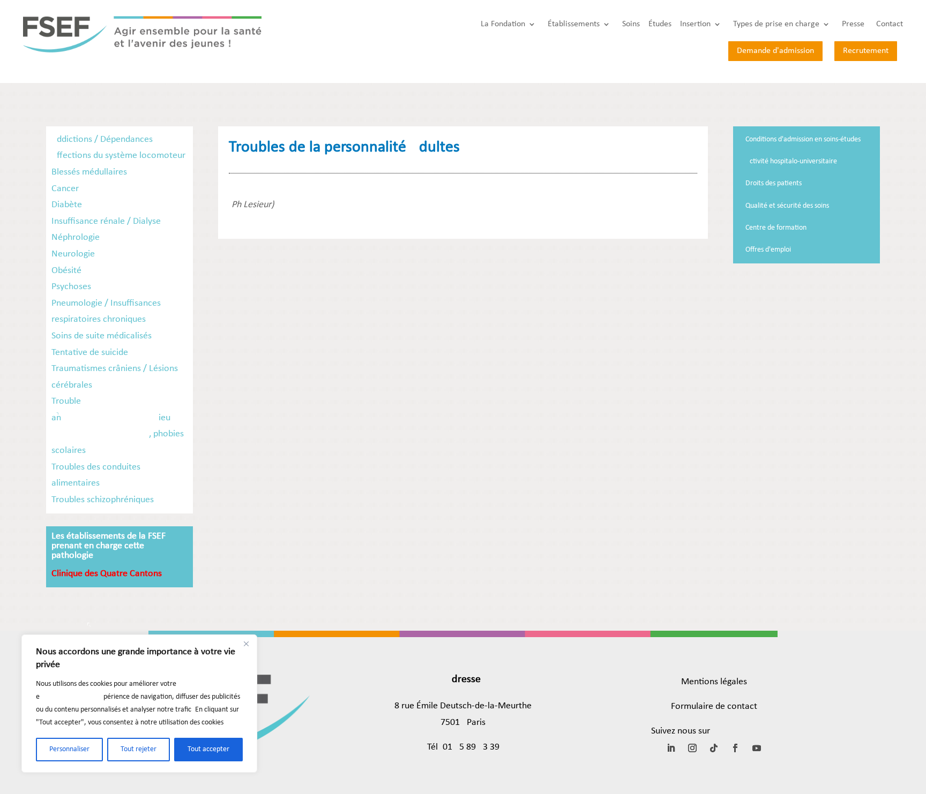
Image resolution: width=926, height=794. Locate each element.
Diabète (66, 205)
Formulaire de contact (714, 706)
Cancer (65, 189)
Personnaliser (69, 749)
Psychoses (71, 287)
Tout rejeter (138, 749)
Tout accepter (208, 749)
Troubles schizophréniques (102, 500)
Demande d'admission (775, 51)
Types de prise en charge (776, 24)
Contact (889, 24)
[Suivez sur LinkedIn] (670, 748)
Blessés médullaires (89, 172)
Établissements (574, 24)
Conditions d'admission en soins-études (803, 139)
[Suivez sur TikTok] (713, 748)
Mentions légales (714, 682)
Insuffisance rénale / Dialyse (106, 221)
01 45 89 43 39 (471, 747)
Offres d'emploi (768, 250)
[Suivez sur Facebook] (735, 748)
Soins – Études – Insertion (666, 24)
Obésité (66, 271)
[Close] (246, 643)
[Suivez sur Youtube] (756, 748)
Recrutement (865, 51)
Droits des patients (773, 183)
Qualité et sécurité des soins (787, 206)
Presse (853, 24)
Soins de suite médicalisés (101, 336)
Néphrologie (75, 237)
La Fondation (503, 24)
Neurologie (73, 254)
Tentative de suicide (89, 352)
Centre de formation (775, 228)
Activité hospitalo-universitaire (791, 161)
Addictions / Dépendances (102, 139)
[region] (139, 703)
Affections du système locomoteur (118, 155)
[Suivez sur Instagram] (692, 748)
